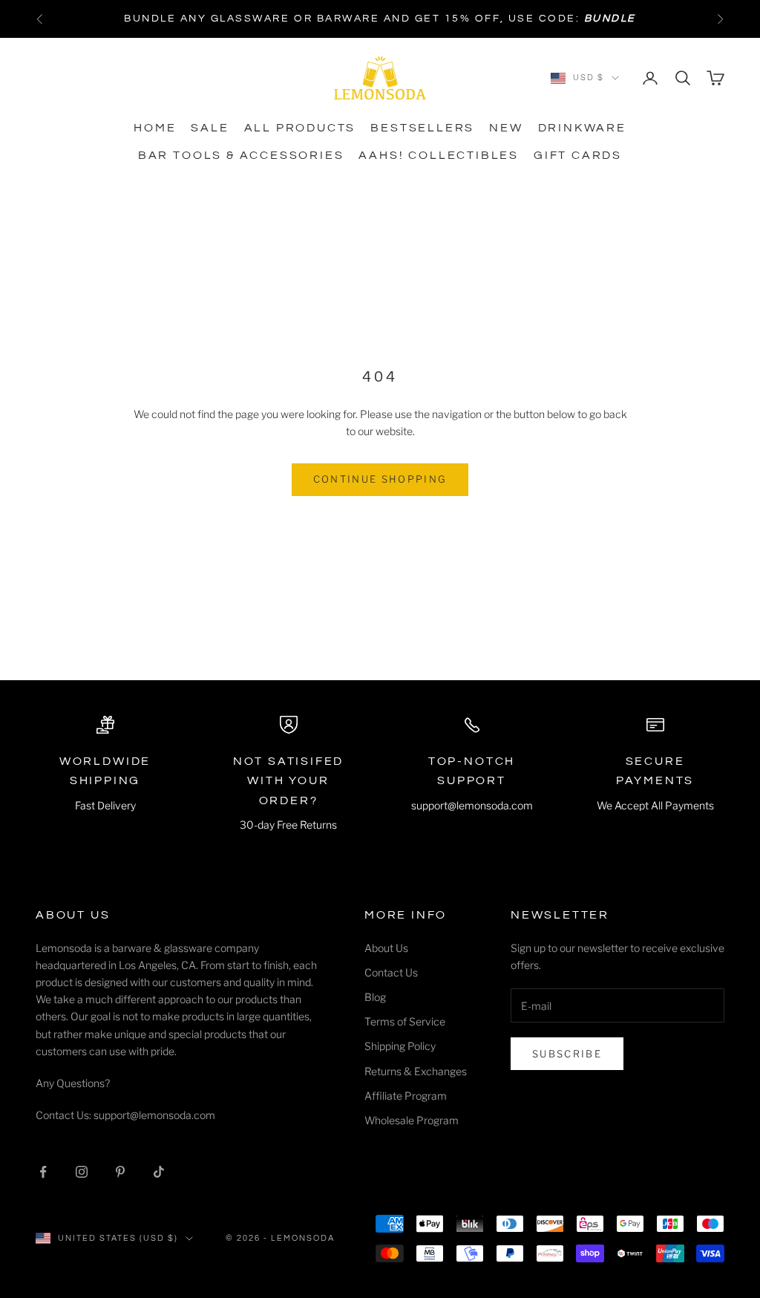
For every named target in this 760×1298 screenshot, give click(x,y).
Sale (210, 128)
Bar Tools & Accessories (241, 155)
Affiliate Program (405, 1095)
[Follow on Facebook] (43, 1171)
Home (155, 128)
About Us (386, 948)
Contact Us (391, 972)
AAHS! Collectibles (438, 155)
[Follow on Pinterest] (120, 1171)
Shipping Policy (400, 1046)
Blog (375, 997)
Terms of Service (404, 1021)
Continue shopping (380, 479)
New (505, 128)
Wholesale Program (411, 1120)
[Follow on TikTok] (158, 1171)
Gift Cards (578, 155)
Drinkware (582, 128)
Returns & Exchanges (415, 1071)
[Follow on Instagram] (81, 1171)
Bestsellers (422, 128)
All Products (300, 128)
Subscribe (567, 1054)
